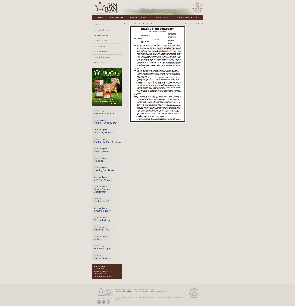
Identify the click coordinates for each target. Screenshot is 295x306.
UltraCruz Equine (104, 112)
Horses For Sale (99, 24)
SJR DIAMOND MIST (116, 18)
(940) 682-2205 (128, 291)
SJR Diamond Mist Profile (102, 46)
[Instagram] (108, 302)
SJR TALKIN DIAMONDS (137, 18)
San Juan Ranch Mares (101, 30)
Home (126, 23)
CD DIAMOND (100, 18)
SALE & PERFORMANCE (161, 18)
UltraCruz (101, 200)
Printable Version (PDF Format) (194, 23)
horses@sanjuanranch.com (103, 276)
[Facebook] (99, 302)
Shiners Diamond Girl (101, 35)
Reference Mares (99, 62)
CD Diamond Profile (101, 41)
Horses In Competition (101, 57)
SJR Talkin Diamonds (101, 52)
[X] (103, 302)
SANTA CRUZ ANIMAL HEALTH (186, 18)
